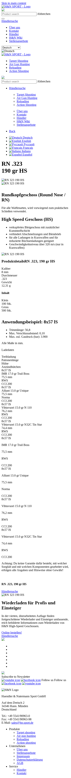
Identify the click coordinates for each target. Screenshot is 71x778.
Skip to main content (14, 3)
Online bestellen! (12, 632)
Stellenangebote (18, 41)
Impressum (23, 756)
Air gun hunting (26, 735)
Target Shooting (18, 60)
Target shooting (26, 732)
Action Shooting (19, 71)
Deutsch (27, 137)
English (26, 141)
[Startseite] (16, 6)
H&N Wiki (15, 37)
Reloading (15, 67)
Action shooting (26, 742)
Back (12, 131)
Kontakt (14, 30)
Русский (28, 144)
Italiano (26, 151)
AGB (20, 763)
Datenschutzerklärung (30, 759)
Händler (14, 34)
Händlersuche (10, 21)
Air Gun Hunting (19, 64)
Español (27, 154)
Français (27, 147)
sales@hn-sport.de (22, 722)
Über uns (14, 27)
